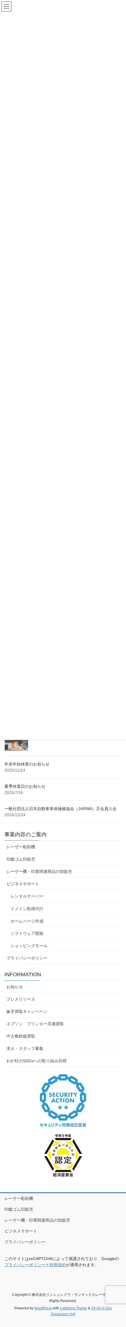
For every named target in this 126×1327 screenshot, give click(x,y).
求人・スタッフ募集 (24, 1048)
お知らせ (14, 986)
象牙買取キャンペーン (26, 1011)
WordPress (43, 1308)
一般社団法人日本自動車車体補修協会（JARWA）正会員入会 (60, 808)
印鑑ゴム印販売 (20, 859)
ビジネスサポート (22, 883)
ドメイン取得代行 (27, 908)
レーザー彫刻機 (20, 846)
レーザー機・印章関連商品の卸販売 (39, 871)
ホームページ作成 (27, 921)
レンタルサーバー (27, 896)
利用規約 (58, 1264)
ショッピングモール (29, 945)
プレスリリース (20, 999)
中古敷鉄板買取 (20, 1036)
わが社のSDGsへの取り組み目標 (36, 1060)
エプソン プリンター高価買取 (35, 1023)
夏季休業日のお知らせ (24, 786)
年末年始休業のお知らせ (27, 764)
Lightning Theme (73, 1308)
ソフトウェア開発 (27, 933)
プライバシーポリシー (26, 958)
